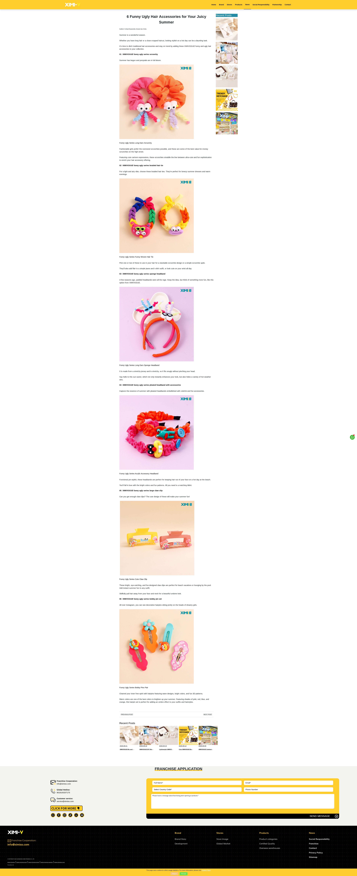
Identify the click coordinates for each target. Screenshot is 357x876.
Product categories (268, 838)
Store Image (222, 838)
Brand (221, 5)
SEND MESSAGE (320, 816)
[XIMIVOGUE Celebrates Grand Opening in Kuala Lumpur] (227, 123)
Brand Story (180, 838)
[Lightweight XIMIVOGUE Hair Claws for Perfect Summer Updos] (227, 76)
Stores (229, 5)
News (247, 4)
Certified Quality (267, 843)
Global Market (223, 843)
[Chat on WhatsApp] (352, 438)
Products (238, 5)
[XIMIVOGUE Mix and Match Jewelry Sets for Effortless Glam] (227, 29)
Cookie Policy (206, 870)
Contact (288, 5)
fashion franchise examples (47, 862)
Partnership (277, 5)
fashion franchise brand (21, 862)
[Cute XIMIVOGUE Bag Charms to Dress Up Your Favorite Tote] (227, 100)
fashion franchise (11, 862)
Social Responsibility (261, 5)
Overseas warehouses (269, 847)
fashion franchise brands (33, 862)
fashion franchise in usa (59, 862)
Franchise (313, 843)
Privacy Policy (316, 852)
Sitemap (313, 857)
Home (213, 5)
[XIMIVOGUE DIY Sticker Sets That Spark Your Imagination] (227, 53)
